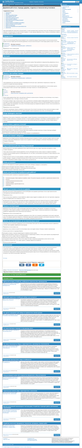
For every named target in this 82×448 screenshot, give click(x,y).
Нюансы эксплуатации (10, 25)
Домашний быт (65, 16)
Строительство (6, 293)
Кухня (63, 10)
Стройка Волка (9, 1)
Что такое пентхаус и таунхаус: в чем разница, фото (18, 328)
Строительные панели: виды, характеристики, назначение (20, 390)
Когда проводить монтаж (11, 16)
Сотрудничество (30, 438)
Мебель (64, 8)
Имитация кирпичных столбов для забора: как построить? (20, 297)
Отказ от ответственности (25, 446)
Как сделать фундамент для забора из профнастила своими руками (22, 312)
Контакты (41, 1)
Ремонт (64, 12)
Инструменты (65, 13)
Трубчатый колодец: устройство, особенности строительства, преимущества (25, 281)
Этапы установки (9, 21)
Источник (5, 258)
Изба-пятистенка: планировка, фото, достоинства (22, 93)
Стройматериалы (66, 21)
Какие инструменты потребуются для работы (15, 22)
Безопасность (65, 20)
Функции (7, 13)
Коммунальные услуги (67, 17)
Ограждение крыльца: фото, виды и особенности (17, 359)
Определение (8, 12)
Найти (77, 1)
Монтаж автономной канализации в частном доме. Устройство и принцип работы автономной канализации (30, 407)
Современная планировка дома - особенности (21, 45)
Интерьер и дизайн (66, 9)
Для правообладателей (32, 440)
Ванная (63, 14)
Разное (63, 22)
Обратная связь (6, 439)
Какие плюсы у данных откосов (12, 17)
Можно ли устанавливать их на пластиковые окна (16, 26)
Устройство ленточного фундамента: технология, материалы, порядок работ (25, 423)
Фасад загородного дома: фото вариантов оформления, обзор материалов (24, 375)
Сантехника (64, 18)
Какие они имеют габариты (11, 19)
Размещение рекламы (32, 439)
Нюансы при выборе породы (11, 15)
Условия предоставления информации (11, 446)
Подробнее (57, 293)
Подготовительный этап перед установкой (14, 20)
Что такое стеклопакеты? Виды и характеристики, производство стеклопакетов (26, 344)
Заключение (8, 27)
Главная (31, 1)
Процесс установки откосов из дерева (13, 23)
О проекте (36, 1)
